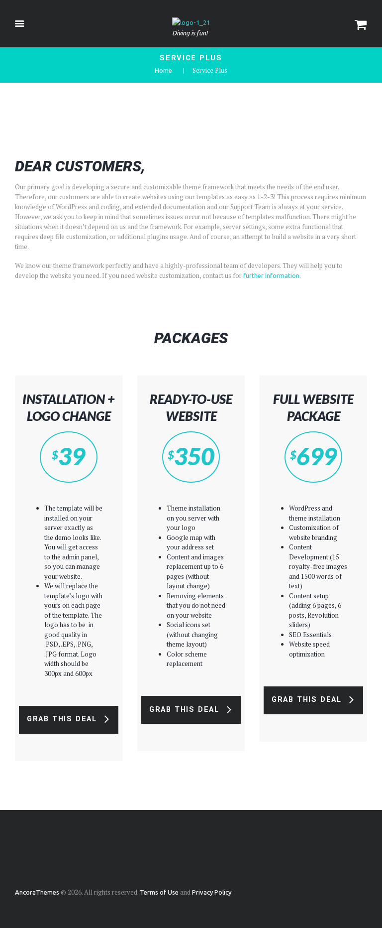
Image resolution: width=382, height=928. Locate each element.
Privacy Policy (211, 892)
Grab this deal (62, 718)
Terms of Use (159, 892)
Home (163, 70)
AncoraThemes (37, 892)
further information (271, 275)
